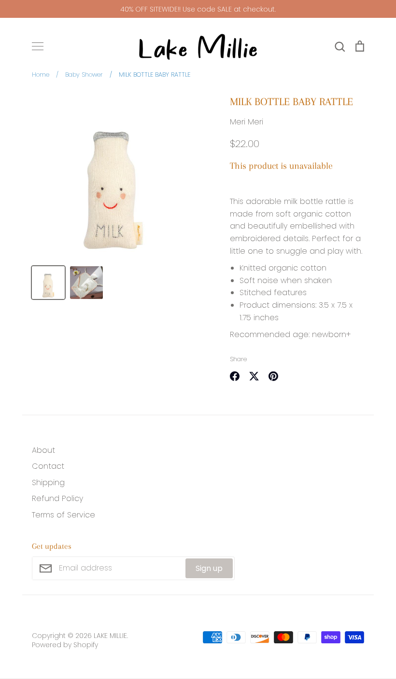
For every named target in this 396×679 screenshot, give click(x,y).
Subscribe (262, 487)
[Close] (306, 202)
